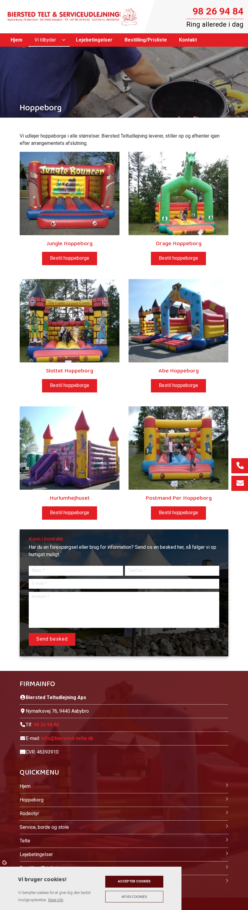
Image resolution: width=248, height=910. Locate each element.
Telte (25, 841)
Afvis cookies (134, 896)
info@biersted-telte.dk (67, 738)
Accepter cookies (134, 881)
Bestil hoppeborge (69, 258)
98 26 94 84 (218, 11)
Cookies (5, 862)
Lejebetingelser (36, 854)
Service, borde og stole (44, 827)
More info (55, 900)
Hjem (25, 786)
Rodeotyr (29, 813)
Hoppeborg (32, 800)
